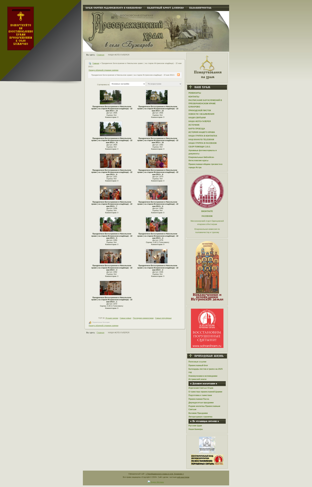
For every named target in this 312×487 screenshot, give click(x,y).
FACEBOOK (207, 216)
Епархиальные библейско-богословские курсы (201, 159)
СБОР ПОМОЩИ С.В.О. (199, 147)
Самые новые (125, 318)
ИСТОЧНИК (193, 125)
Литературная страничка (200, 417)
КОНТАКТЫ (193, 97)
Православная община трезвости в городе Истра (205, 166)
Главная (95, 63)
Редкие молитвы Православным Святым (204, 408)
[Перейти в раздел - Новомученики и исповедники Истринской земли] (207, 271)
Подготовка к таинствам (200, 395)
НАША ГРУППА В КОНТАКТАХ (202, 136)
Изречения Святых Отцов (200, 388)
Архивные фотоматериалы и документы (202, 152)
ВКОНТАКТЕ (207, 211)
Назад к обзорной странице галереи (103, 70)
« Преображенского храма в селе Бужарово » (165, 474)
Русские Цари (195, 426)
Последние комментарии (143, 318)
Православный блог (198, 365)
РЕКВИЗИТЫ (194, 93)
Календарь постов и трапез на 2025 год (205, 370)
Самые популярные (163, 318)
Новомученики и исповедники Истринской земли (202, 377)
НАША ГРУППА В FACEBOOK (202, 143)
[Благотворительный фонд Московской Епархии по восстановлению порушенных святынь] (207, 328)
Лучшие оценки (111, 318)
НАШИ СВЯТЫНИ (197, 118)
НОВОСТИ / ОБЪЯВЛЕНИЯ (201, 114)
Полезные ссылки (197, 362)
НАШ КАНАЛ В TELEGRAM (201, 139)
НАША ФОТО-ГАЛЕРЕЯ (199, 121)
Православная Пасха (198, 399)
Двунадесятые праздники (201, 402)
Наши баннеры (195, 429)
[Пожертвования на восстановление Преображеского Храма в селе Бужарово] (207, 67)
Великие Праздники (198, 413)
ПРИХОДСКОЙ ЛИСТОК (199, 110)
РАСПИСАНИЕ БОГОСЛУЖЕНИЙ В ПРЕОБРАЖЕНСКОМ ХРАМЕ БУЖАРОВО (205, 103)
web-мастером (183, 477)
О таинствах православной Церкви (205, 392)
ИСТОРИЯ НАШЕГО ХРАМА (201, 132)
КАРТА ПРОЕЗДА (196, 129)
